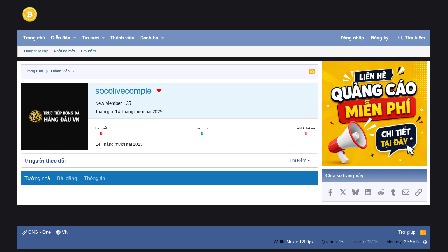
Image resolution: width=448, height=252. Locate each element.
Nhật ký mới (64, 51)
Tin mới (90, 38)
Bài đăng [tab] (67, 178)
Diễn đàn (60, 38)
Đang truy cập (36, 51)
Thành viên (122, 38)
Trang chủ (34, 38)
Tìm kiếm (88, 51)
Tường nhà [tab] (37, 178)
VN (64, 232)
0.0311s (370, 241)
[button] (75, 38)
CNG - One (39, 232)
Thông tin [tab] (94, 178)
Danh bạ (149, 38)
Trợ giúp (406, 232)
